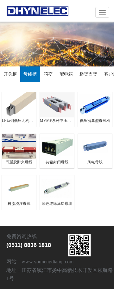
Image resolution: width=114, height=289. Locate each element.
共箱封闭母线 (57, 162)
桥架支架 (88, 74)
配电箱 (66, 74)
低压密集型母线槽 (95, 120)
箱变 (48, 74)
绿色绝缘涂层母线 (57, 203)
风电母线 (95, 162)
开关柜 (10, 74)
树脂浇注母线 (19, 203)
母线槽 (30, 74)
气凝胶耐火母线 (19, 162)
